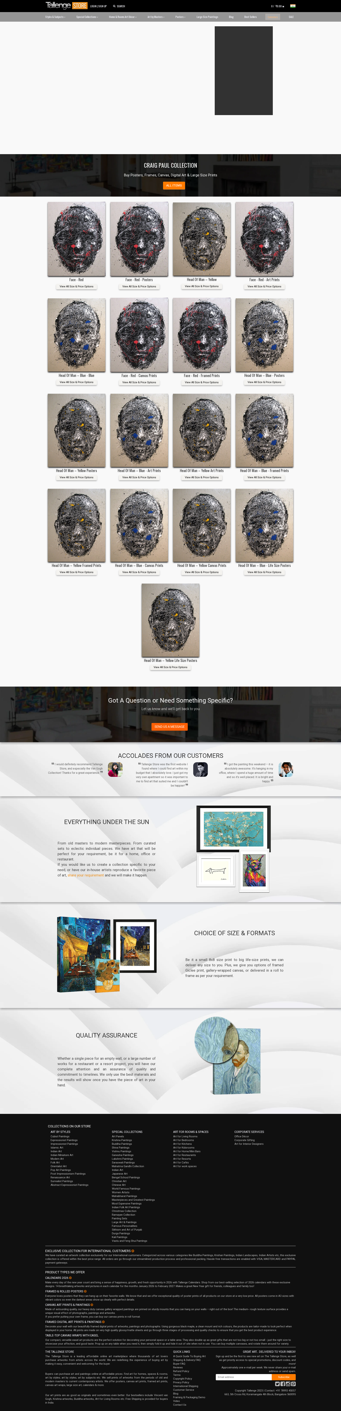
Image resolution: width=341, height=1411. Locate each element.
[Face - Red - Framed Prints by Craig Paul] (202, 335)
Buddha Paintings (122, 1143)
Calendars (273, 17)
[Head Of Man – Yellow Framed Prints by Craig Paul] (76, 525)
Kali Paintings (119, 1237)
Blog (231, 17)
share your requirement (86, 875)
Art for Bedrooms (183, 1140)
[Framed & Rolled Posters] (85, 1291)
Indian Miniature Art (62, 1155)
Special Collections (86, 17)
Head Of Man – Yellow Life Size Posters (170, 660)
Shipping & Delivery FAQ (187, 1360)
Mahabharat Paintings (124, 1196)
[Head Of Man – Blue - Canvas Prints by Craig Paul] (139, 525)
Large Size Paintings (207, 17)
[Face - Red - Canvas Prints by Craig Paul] (139, 335)
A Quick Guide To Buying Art (189, 1356)
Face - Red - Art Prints (265, 279)
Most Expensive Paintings (127, 1203)
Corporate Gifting (244, 1140)
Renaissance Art (60, 1177)
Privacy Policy (181, 1382)
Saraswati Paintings (123, 1162)
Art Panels (118, 1136)
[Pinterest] (293, 1384)
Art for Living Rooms (185, 1136)
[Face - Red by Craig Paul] (76, 239)
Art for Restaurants (184, 1155)
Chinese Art (119, 1185)
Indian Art (56, 1151)
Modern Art (57, 1158)
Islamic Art (57, 1147)
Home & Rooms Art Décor (122, 17)
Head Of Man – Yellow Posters (76, 470)
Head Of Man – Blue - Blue (76, 375)
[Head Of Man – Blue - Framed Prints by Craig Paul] (264, 430)
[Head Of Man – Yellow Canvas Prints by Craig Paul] (202, 525)
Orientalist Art (59, 1166)
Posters (179, 17)
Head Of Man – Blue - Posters (264, 375)
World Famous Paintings (126, 1188)
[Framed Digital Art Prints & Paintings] (103, 1321)
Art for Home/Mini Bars (187, 1151)
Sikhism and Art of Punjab (127, 1229)
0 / (276, 6)
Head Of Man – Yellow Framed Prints (76, 565)
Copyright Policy (182, 1378)
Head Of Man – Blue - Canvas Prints (139, 565)
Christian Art (119, 1181)
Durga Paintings (121, 1233)
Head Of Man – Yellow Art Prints (202, 470)
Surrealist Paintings (62, 1181)
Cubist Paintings (60, 1136)
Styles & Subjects (54, 17)
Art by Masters (155, 17)
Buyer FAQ (179, 1363)
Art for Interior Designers (249, 1143)
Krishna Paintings (122, 1140)
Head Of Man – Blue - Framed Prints (264, 470)
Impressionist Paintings (64, 1143)
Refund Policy (181, 1371)
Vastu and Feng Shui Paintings (129, 1240)
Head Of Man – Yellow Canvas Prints (201, 565)
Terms (177, 1375)
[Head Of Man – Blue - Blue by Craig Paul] (76, 334)
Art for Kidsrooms (183, 1147)
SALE (291, 17)
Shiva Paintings (120, 1147)
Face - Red (76, 279)
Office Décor (241, 1136)
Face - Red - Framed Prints (202, 375)
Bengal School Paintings (126, 1177)
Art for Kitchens (182, 1143)
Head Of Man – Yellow (202, 279)
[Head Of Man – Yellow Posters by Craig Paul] (76, 430)
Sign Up (102, 6)
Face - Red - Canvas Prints (139, 375)
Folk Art (55, 1162)
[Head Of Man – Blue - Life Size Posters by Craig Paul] (264, 525)
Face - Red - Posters (139, 279)
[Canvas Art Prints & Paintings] (92, 1304)
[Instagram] (288, 1384)
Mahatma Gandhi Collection (128, 1166)
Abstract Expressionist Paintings (69, 1185)
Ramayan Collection (123, 1214)
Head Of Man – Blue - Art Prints (139, 470)
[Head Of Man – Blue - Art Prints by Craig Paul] (139, 430)
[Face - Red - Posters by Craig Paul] (139, 239)
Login (93, 6)
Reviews (178, 1367)
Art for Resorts (182, 1158)
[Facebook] (282, 1384)
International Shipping (185, 1386)
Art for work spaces (185, 1166)
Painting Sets (119, 1218)
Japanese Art (120, 1173)
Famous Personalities (124, 1226)
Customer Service (183, 1389)
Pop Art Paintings (61, 1170)
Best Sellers (250, 17)
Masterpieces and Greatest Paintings (133, 1199)
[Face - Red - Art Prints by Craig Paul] (264, 239)
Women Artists (120, 1192)
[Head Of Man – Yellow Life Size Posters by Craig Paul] (170, 620)
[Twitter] (277, 1384)
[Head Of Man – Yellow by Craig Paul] (202, 238)
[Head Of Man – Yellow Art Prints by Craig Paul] (202, 430)
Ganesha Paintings (123, 1155)
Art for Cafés (181, 1162)
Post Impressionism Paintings (68, 1173)
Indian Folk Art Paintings (126, 1207)
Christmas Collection (124, 1211)
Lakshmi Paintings (122, 1158)
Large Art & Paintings (124, 1222)
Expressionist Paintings (64, 1140)
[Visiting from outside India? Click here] (132, 1251)
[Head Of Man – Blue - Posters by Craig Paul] (264, 334)
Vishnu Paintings (121, 1151)
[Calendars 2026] (70, 1277)
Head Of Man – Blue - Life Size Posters (264, 565)
